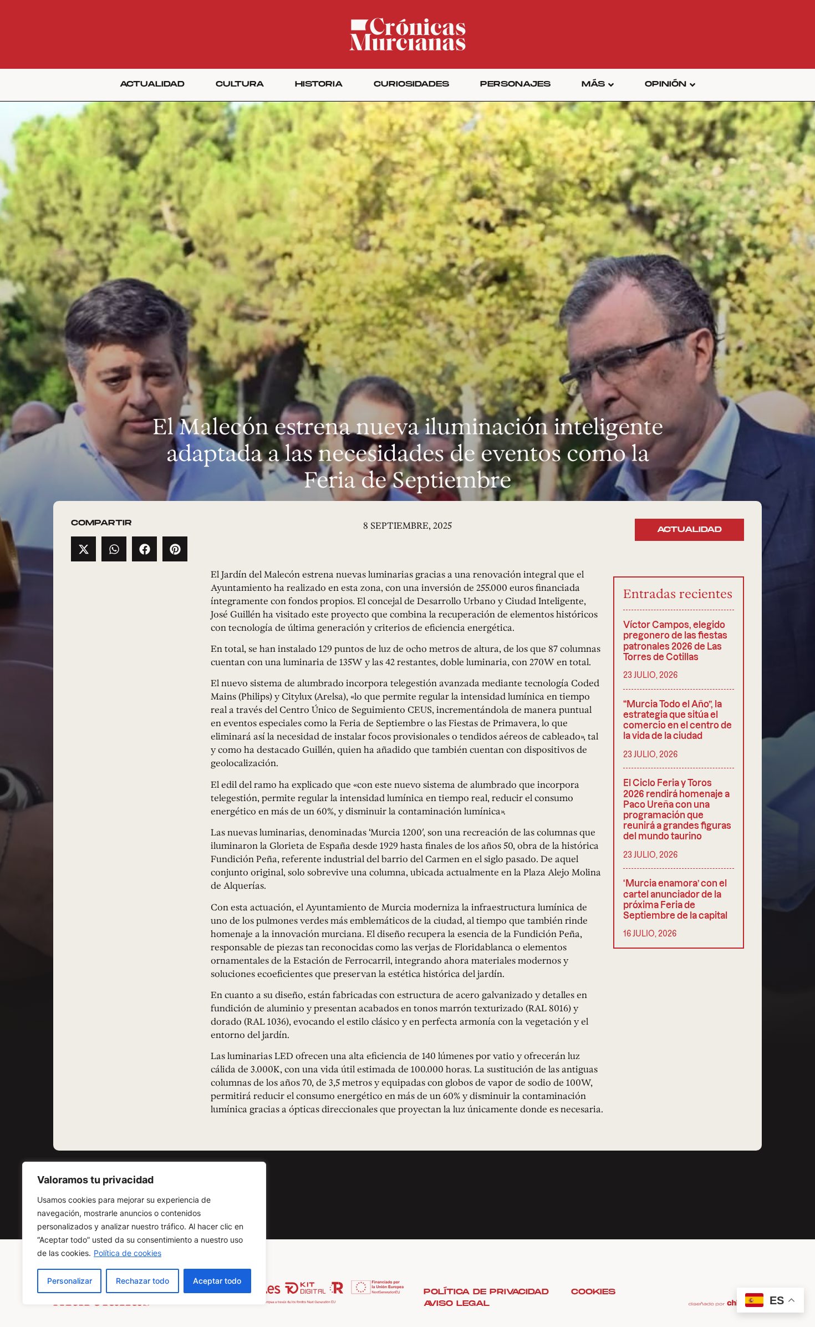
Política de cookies (127, 1253)
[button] (83, 548)
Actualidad (152, 84)
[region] (144, 1233)
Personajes (515, 84)
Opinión (665, 84)
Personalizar (69, 1280)
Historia (319, 84)
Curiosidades (411, 84)
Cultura (240, 84)
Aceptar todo (217, 1280)
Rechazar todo (142, 1280)
